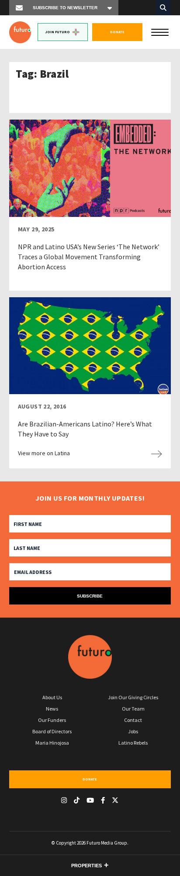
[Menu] (160, 31)
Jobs (133, 731)
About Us (52, 697)
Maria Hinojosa (52, 742)
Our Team (133, 708)
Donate (117, 32)
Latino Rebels (133, 742)
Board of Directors (52, 731)
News (52, 708)
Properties (86, 865)
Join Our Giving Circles (133, 697)
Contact (133, 720)
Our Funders (52, 720)
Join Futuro (57, 32)
